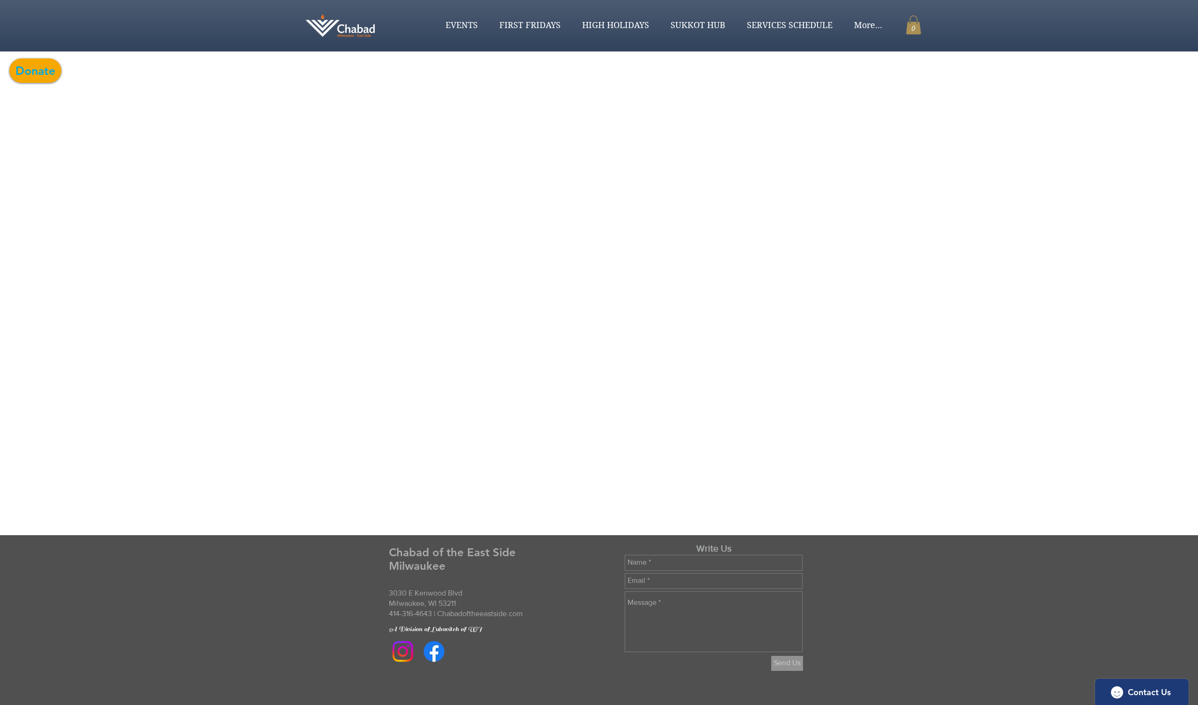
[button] (458, 25)
